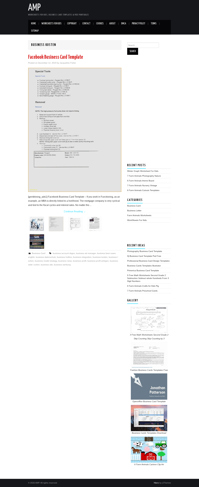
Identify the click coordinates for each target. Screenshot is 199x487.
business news (65, 261)
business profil (79, 261)
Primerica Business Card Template (143, 270)
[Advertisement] (149, 110)
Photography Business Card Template (144, 251)
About (112, 23)
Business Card (38, 253)
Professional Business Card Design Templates (148, 261)
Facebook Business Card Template (55, 57)
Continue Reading (75, 211)
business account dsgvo (64, 253)
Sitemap (35, 31)
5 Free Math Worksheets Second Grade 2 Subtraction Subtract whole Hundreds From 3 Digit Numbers (148, 278)
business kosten (100, 257)
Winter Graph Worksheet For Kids (142, 171)
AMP (34, 8)
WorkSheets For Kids (51, 23)
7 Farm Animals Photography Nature (144, 176)
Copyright (72, 23)
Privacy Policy (138, 23)
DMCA (123, 23)
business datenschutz (46, 257)
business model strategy (46, 261)
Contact (86, 23)
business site (47, 264)
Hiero (156, 483)
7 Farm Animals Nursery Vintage (142, 185)
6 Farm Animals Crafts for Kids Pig (143, 286)
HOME (33, 23)
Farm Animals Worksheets (139, 215)
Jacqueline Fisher (68, 63)
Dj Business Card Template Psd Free (144, 256)
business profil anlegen (98, 261)
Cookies (100, 23)
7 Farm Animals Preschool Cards (142, 291)
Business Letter (134, 210)
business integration (82, 257)
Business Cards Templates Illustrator (144, 265)
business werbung (62, 264)
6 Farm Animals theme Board (140, 180)
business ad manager (86, 253)
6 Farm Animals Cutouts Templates (143, 190)
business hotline (64, 257)
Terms (153, 23)
